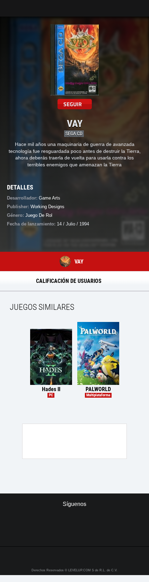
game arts (49, 198)
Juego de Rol (38, 215)
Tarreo (10, 5)
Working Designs (47, 206)
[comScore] (75, 533)
